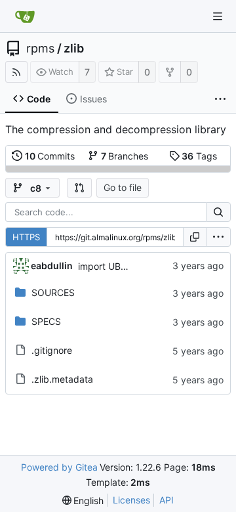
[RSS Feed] (16, 72)
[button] (79, 188)
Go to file (123, 187)
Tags (199, 155)
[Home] (25, 16)
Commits (50, 155)
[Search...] (218, 212)
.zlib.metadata (62, 379)
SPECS (46, 321)
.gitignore (51, 350)
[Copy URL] (194, 237)
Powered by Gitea (59, 467)
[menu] (218, 237)
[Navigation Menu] (217, 16)
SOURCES (53, 292)
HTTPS (26, 237)
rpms (40, 48)
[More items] (220, 99)
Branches (125, 155)
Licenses (131, 499)
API (166, 499)
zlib (74, 48)
